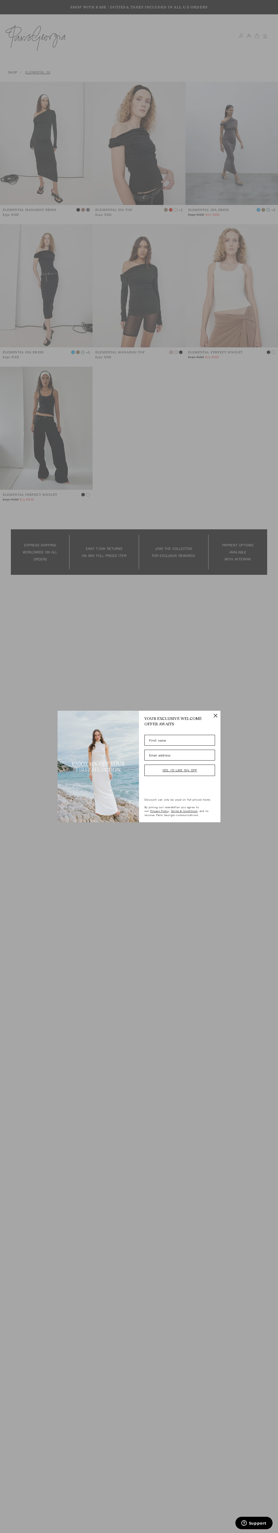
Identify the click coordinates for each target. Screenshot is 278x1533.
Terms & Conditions (184, 811)
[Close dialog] (215, 716)
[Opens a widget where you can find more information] (254, 1523)
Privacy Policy (159, 811)
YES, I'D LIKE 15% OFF (179, 770)
